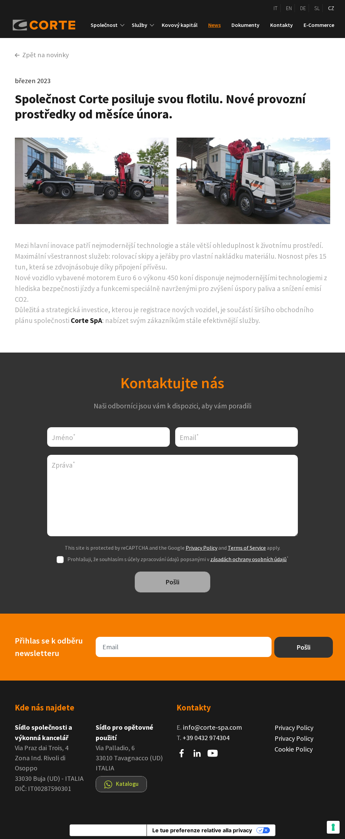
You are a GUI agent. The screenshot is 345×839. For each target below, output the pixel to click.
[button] (122, 25)
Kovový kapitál (179, 25)
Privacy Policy (201, 547)
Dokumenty (245, 25)
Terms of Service (247, 547)
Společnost (104, 25)
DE (303, 8)
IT (276, 8)
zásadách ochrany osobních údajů (248, 559)
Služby (139, 25)
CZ (331, 8)
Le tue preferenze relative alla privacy (202, 830)
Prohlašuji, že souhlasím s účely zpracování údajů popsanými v (177, 559)
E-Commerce (319, 25)
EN (289, 8)
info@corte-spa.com (212, 727)
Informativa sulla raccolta (108, 830)
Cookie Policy (294, 749)
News (214, 25)
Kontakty (281, 25)
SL (317, 8)
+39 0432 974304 (206, 737)
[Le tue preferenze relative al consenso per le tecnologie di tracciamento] (333, 827)
